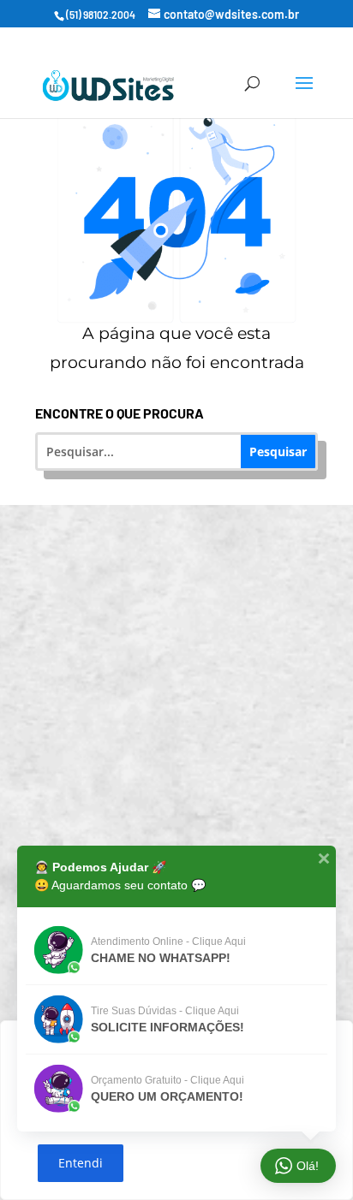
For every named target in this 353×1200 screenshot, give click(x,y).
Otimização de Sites (188, 692)
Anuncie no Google (188, 757)
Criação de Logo (187, 821)
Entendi (80, 1163)
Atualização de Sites (188, 628)
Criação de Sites (188, 564)
